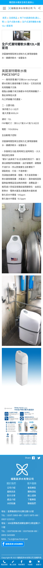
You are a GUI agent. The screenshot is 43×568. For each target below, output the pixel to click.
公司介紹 (11, 488)
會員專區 (32, 488)
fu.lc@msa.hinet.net (18, 539)
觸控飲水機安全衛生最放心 (21, 2)
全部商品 (13, 18)
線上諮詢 (32, 495)
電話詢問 (4, 564)
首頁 (4, 18)
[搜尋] (34, 8)
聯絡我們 (32, 503)
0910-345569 (8, 535)
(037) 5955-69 (14, 515)
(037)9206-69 (14, 531)
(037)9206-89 (30, 531)
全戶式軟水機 (13, 22)
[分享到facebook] (33, 458)
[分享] (39, 8)
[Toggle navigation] (4, 8)
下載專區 (32, 499)
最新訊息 (11, 491)
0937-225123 (7, 519)
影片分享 (11, 495)
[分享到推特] (39, 458)
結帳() (38, 564)
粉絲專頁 (21, 564)
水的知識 (11, 503)
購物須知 (32, 491)
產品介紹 (11, 499)
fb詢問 (30, 564)
